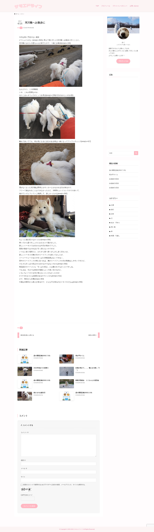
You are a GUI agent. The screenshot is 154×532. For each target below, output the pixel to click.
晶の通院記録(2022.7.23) (117, 170)
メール (24, 468)
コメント (25, 432)
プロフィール (123, 61)
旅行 (112, 209)
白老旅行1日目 (114, 188)
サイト (23, 477)
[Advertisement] (58, 305)
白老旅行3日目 (114, 179)
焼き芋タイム (113, 174)
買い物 (113, 227)
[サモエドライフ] (28, 6)
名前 (23, 460)
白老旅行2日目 (114, 183)
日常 (112, 214)
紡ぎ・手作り (115, 222)
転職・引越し (115, 236)
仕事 (112, 205)
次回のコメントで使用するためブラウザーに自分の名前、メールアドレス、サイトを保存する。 (54, 484)
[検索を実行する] (136, 153)
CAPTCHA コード (26, 495)
